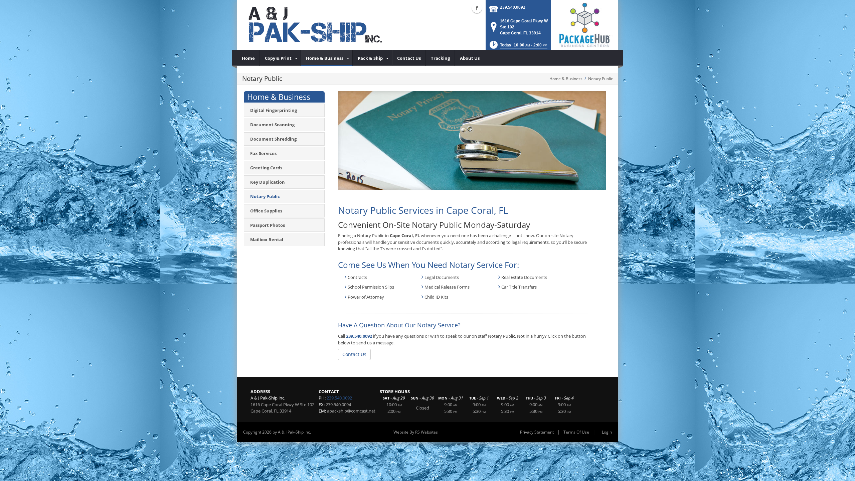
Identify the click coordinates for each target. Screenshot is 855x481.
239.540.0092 (512, 7)
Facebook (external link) (477, 8)
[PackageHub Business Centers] (584, 24)
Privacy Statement (537, 432)
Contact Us (354, 354)
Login (607, 432)
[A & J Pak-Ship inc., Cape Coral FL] (317, 25)
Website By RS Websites (415, 432)
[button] (517, 47)
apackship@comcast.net (351, 411)
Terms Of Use (576, 432)
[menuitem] (248, 58)
